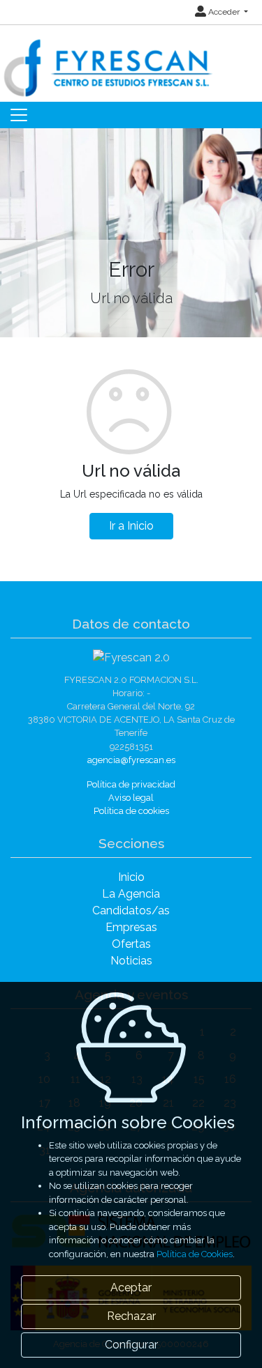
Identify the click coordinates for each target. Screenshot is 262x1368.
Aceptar (131, 1287)
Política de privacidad (131, 784)
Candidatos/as (131, 910)
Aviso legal (131, 797)
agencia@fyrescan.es (131, 760)
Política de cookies (131, 811)
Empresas (131, 927)
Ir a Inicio (131, 525)
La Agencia (131, 893)
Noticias (131, 960)
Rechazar (131, 1316)
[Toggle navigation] (19, 115)
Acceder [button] (224, 12)
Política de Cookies (195, 1254)
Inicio (131, 877)
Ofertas (131, 944)
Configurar (131, 1344)
